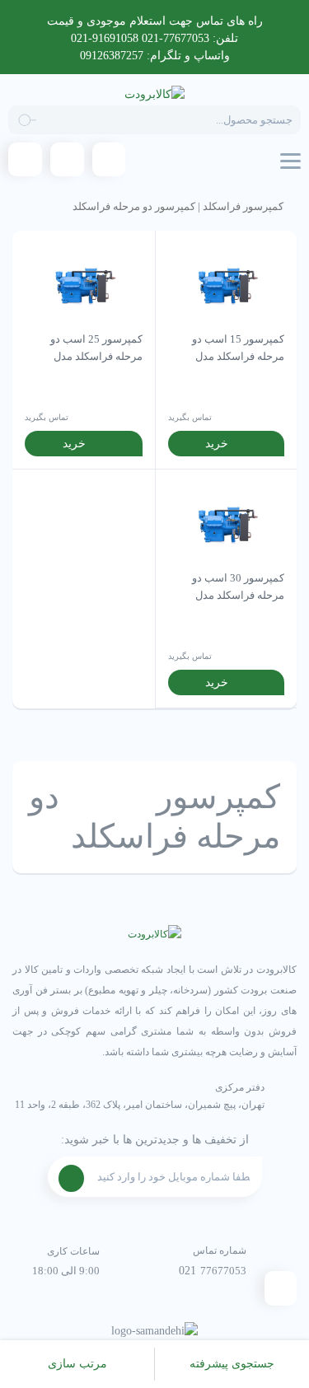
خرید (216, 443)
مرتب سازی (77, 1364)
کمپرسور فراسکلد (243, 207)
